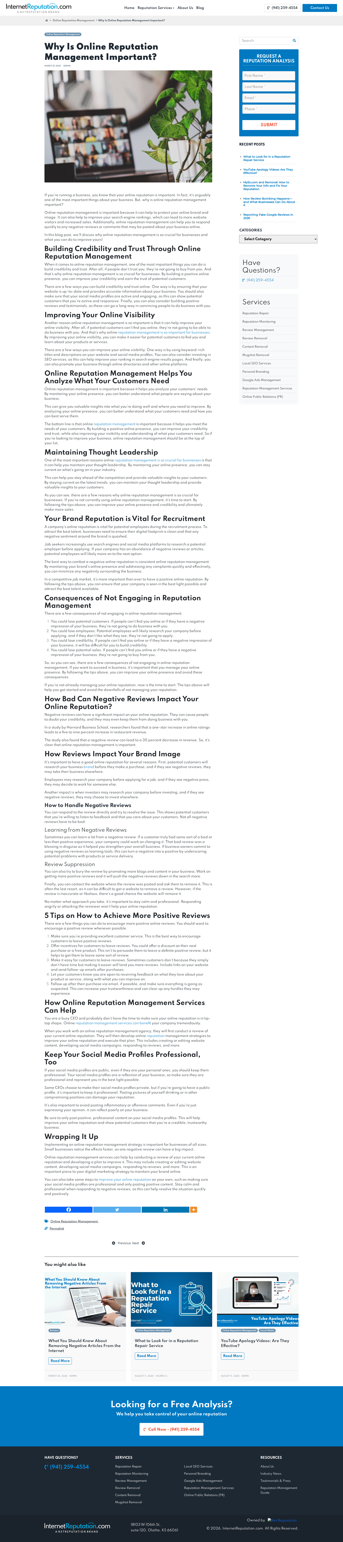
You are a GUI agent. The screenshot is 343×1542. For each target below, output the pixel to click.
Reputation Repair (255, 313)
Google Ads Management (261, 380)
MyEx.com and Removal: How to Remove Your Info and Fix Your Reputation (266, 185)
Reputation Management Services (267, 388)
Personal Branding (255, 371)
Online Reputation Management (73, 20)
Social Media (267, 1330)
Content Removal (255, 346)
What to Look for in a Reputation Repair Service (266, 158)
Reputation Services (155, 8)
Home (129, 8)
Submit (269, 125)
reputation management (114, 424)
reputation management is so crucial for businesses (158, 460)
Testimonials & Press (275, 1481)
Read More (60, 1361)
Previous (124, 1243)
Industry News (270, 1473)
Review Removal (254, 338)
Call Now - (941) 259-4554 (173, 1430)
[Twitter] (117, 1210)
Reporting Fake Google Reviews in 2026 (268, 216)
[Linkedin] (165, 1210)
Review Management (258, 330)
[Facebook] (68, 1210)
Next (136, 1243)
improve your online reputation (125, 1179)
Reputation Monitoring (259, 321)
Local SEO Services (256, 363)
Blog (200, 8)
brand (89, 767)
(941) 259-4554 (285, 8)
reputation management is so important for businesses (164, 332)
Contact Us (319, 8)
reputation (156, 1036)
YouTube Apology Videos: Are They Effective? (268, 171)
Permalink (57, 1228)
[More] (193, 1210)
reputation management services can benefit (113, 1023)
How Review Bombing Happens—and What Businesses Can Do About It (269, 202)
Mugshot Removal (255, 355)
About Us (185, 8)
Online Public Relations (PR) (262, 397)
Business (54, 1330)
